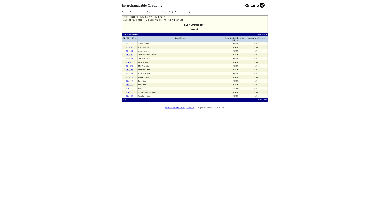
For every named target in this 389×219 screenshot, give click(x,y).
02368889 (129, 58)
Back (124, 100)
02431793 (129, 92)
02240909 (129, 47)
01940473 (129, 88)
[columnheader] (129, 39)
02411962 (129, 66)
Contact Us (190, 108)
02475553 (129, 43)
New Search (262, 34)
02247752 (129, 77)
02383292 (129, 51)
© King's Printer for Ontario (175, 108)
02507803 (129, 55)
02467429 (129, 62)
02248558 (129, 96)
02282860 (129, 81)
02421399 (129, 70)
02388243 (129, 85)
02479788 (129, 73)
